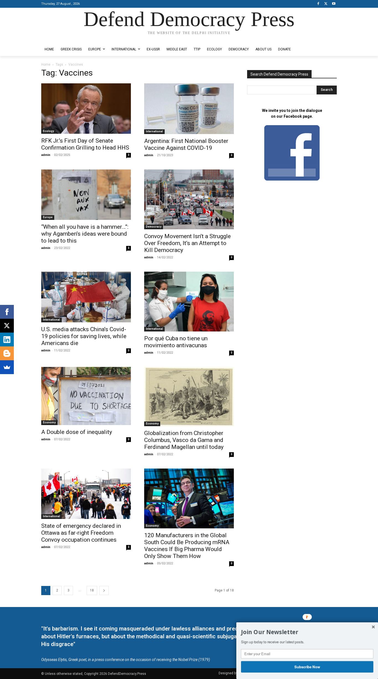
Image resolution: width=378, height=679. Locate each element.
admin (45, 155)
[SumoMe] (7, 367)
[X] (326, 4)
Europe (48, 217)
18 (92, 590)
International (154, 131)
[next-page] (104, 590)
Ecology (48, 131)
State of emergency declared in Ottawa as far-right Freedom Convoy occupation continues (81, 533)
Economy (49, 422)
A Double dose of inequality (76, 432)
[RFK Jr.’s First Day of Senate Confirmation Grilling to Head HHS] (86, 108)
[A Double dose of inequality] (86, 396)
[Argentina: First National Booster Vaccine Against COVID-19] (189, 108)
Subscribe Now (307, 666)
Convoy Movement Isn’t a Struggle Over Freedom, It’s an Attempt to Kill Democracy (187, 243)
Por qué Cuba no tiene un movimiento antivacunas (176, 342)
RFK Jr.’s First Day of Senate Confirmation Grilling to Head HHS (85, 144)
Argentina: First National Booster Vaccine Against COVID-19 (186, 144)
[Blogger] (7, 353)
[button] (307, 632)
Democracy (153, 226)
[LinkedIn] (7, 339)
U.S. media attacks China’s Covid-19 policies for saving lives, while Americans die (83, 336)
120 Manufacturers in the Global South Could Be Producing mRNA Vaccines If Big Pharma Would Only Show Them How (186, 545)
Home (45, 64)
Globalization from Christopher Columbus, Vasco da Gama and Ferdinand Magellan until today (184, 440)
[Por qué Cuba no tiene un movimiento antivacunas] (189, 301)
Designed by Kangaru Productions (62, 38)
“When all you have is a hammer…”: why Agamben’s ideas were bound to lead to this (84, 233)
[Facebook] (318, 4)
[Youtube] (333, 4)
